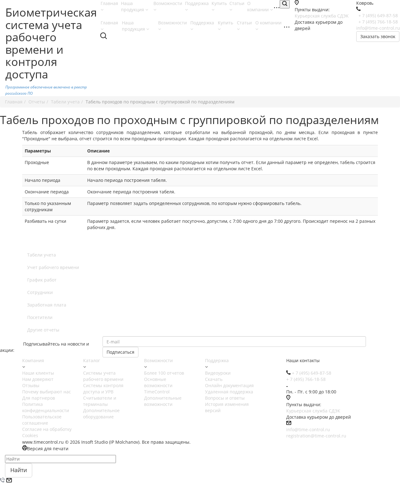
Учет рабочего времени (53, 267)
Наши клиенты (38, 373)
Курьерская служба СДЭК (322, 16)
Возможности (158, 360)
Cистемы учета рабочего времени (103, 376)
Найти (18, 470)
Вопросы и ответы (225, 398)
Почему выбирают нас (46, 392)
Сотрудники (40, 292)
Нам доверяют (37, 379)
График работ (42, 280)
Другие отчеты (43, 330)
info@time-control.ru (378, 28)
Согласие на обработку (47, 429)
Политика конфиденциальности (45, 407)
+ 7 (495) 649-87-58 (378, 15)
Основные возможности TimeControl (158, 385)
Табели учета (41, 255)
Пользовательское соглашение (42, 420)
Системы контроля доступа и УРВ (103, 388)
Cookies (30, 435)
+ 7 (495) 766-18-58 (378, 22)
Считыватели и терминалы (99, 401)
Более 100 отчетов (164, 373)
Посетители (39, 317)
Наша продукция (133, 6)
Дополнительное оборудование (101, 413)
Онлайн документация (229, 385)
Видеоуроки (218, 373)
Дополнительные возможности (163, 401)
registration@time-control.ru (316, 436)
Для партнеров (38, 398)
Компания (33, 360)
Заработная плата (46, 305)
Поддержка (217, 360)
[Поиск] (285, 4)
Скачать (213, 379)
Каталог (91, 360)
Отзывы (30, 385)
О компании (258, 6)
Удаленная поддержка (229, 392)
